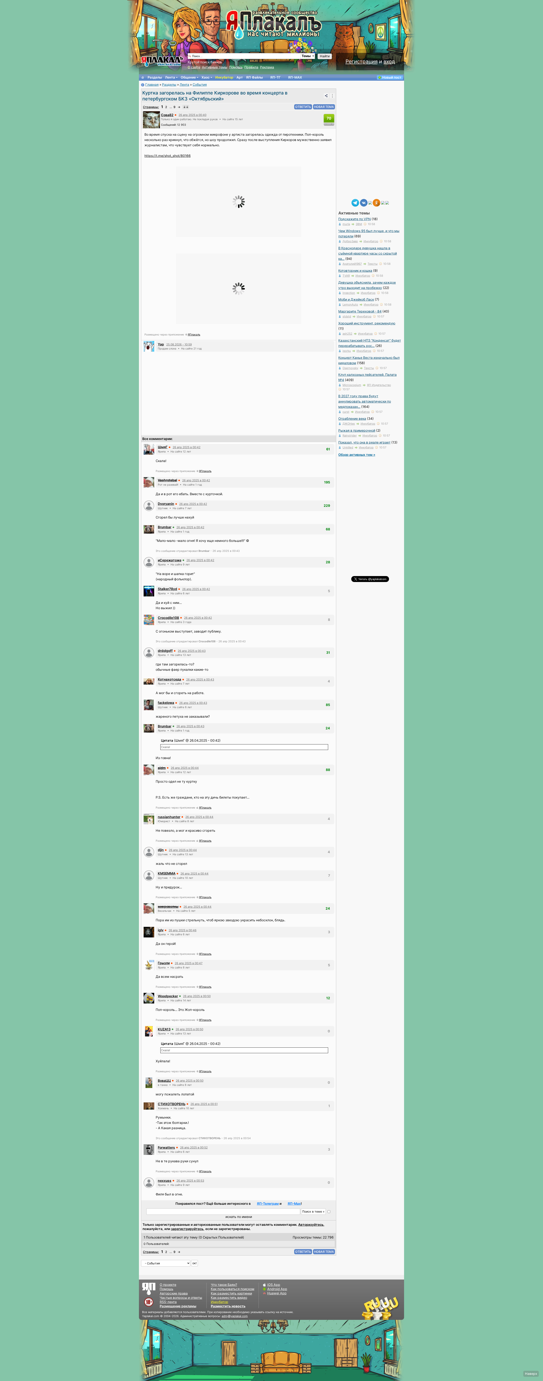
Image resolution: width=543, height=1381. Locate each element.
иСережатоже (169, 560)
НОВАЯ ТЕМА (324, 107)
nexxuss (164, 1181)
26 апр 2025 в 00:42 (186, 447)
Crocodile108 (168, 618)
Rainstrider (350, 435)
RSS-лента (168, 1302)
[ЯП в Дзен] (370, 202)
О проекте (168, 1285)
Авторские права (174, 1293)
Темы (306, 56)
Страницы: (151, 107)
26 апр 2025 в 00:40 (192, 115)
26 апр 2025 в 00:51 (204, 1104)
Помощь (236, 67)
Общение (188, 77)
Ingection (349, 293)
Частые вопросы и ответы (181, 1298)
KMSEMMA (166, 873)
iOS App (273, 1285)
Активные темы (214, 67)
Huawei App (277, 1293)
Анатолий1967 (352, 263)
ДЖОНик (349, 423)
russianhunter (169, 817)
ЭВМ (359, 224)
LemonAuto (350, 304)
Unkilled (348, 447)
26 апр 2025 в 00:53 (190, 1180)
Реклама (267, 67)
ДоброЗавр (350, 241)
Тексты (373, 263)
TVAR (346, 275)
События (200, 85)
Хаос (206, 77)
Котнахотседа (169, 679)
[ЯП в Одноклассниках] (376, 202)
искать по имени (238, 1217)
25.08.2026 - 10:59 (179, 344)
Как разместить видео (229, 1298)
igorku (347, 350)
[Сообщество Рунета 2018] (368, 1308)
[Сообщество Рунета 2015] (380, 1308)
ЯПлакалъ (194, 334)
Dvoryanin (166, 504)
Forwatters (166, 1148)
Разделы (155, 77)
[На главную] (143, 77)
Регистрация (362, 61)
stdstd (347, 316)
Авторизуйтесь (310, 1225)
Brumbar (164, 527)
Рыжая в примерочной (356, 430)
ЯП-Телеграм (268, 1204)
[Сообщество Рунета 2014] (393, 1308)
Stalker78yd (167, 589)
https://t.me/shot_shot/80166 (167, 156)
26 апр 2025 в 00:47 (189, 963)
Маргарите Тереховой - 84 (360, 311)
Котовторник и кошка (355, 271)
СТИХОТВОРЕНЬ (171, 1104)
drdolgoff (165, 651)
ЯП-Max (294, 1204)
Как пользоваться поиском (232, 1289)
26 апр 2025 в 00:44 (185, 767)
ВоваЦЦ (164, 1081)
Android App (277, 1289)
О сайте (194, 67)
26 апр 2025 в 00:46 (182, 930)
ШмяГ (163, 447)
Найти (325, 56)
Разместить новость (228, 1306)
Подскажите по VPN (354, 219)
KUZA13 (164, 1029)
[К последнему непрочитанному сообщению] (185, 107)
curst (346, 411)
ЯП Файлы (254, 77)
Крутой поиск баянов (205, 62)
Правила (251, 67)
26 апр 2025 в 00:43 (192, 650)
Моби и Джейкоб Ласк (356, 299)
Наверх (531, 1374)
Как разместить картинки (231, 1293)
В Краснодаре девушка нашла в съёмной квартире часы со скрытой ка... (367, 253)
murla (346, 224)
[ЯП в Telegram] (355, 202)
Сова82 (167, 115)
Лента (170, 77)
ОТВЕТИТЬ (303, 107)
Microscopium (352, 385)
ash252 (347, 333)
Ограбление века (352, 419)
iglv (161, 930)
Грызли (164, 963)
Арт (240, 77)
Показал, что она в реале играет (364, 442)
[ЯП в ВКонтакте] (364, 202)
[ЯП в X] (383, 202)
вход (389, 61)
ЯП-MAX (295, 77)
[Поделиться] (326, 95)
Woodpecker (168, 996)
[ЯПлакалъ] (162, 61)
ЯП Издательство (379, 385)
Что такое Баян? (224, 1285)
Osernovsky (350, 368)
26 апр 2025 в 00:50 (197, 996)
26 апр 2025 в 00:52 (194, 1147)
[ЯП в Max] (387, 202)
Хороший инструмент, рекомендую (366, 323)
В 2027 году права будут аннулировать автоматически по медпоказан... (364, 401)
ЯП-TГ (275, 77)
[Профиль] (151, 119)
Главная (152, 85)
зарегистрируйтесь (187, 1229)
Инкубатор (224, 77)
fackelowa (166, 703)
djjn (161, 850)
